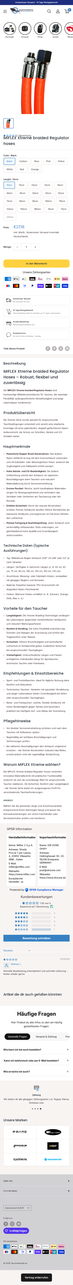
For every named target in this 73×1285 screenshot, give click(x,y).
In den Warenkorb (36, 263)
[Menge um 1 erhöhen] (35, 247)
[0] (67, 11)
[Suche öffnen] (49, 11)
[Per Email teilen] (67, 348)
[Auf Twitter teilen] (60, 348)
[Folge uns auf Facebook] (5, 1223)
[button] (22, 929)
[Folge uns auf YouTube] (18, 1223)
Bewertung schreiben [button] (37, 938)
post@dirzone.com (50, 870)
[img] (10, 959)
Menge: (7, 246)
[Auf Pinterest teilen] (54, 348)
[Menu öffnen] (5, 11)
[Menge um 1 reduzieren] (17, 247)
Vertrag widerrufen (36, 1277)
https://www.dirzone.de (53, 877)
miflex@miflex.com (19, 866)
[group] (9, 30)
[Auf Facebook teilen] (47, 348)
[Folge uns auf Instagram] (12, 1223)
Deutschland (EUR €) (14, 1208)
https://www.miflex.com (22, 874)
